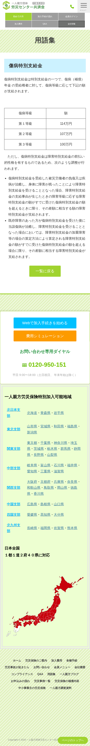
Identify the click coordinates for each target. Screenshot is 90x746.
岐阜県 (32, 465)
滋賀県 (59, 471)
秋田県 (59, 426)
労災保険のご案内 (36, 660)
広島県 (32, 504)
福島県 (72, 426)
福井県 (72, 465)
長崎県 (32, 528)
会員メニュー (62, 667)
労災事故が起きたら (17, 667)
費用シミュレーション (45, 336)
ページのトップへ (73, 740)
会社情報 (71, 24)
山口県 (59, 504)
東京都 (32, 443)
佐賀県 (59, 528)
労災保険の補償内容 (67, 681)
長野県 (39, 455)
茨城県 (39, 448)
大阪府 (32, 482)
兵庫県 (59, 482)
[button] (83, 6)
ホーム (17, 660)
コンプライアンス (22, 674)
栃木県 (52, 448)
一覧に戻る (45, 271)
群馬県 (65, 448)
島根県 (45, 504)
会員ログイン (71, 16)
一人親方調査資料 (61, 687)
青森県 (45, 413)
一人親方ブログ (69, 674)
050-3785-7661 (73, 6)
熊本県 (72, 528)
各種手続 (71, 660)
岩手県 (59, 413)
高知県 (45, 514)
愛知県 (32, 471)
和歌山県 (33, 487)
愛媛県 (32, 514)
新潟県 (32, 432)
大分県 (59, 514)
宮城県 (45, 426)
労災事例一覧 (42, 681)
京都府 (45, 482)
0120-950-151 (47, 364)
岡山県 (62, 487)
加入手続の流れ (45, 16)
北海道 (32, 413)
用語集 (51, 674)
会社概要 (80, 667)
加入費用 (18, 24)
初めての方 (18, 16)
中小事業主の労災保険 (32, 687)
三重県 (45, 471)
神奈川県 (60, 443)
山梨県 (52, 455)
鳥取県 (49, 487)
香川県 (39, 493)
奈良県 (72, 482)
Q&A (45, 24)
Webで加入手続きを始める (45, 323)
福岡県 (45, 528)
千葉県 (45, 443)
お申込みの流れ (20, 681)
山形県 (32, 426)
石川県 (59, 465)
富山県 (45, 465)
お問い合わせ (41, 667)
